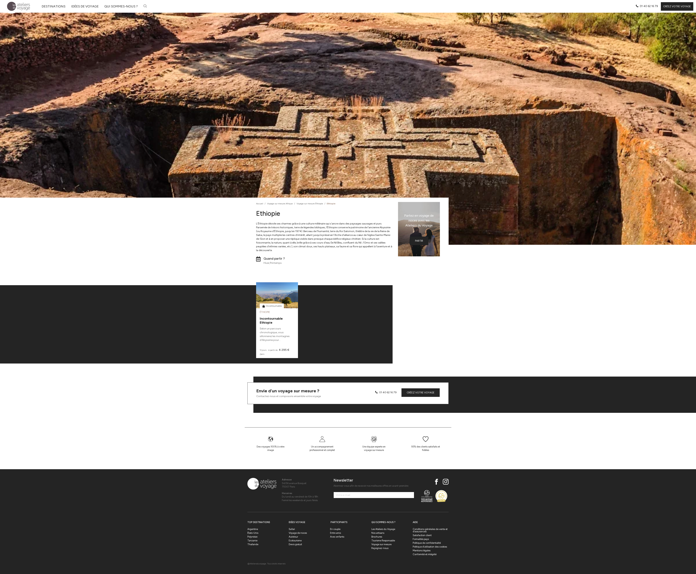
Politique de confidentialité (427, 543)
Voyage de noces (298, 533)
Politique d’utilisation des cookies (430, 546)
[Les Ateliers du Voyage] (16, 6)
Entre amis (335, 533)
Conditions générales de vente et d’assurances (430, 530)
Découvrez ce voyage (277, 304)
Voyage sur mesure (381, 544)
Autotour (293, 536)
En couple (335, 529)
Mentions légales (421, 550)
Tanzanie (252, 540)
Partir (419, 240)
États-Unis (252, 533)
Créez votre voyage (677, 6)
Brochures (376, 536)
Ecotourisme (295, 540)
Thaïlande (252, 544)
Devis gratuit (295, 544)
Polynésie (252, 536)
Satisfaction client (422, 535)
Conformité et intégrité (424, 554)
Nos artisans (377, 533)
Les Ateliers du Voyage (383, 529)
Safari (292, 529)
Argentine (252, 529)
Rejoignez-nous (379, 548)
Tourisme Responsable (383, 540)
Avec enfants (337, 536)
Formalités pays (421, 539)
